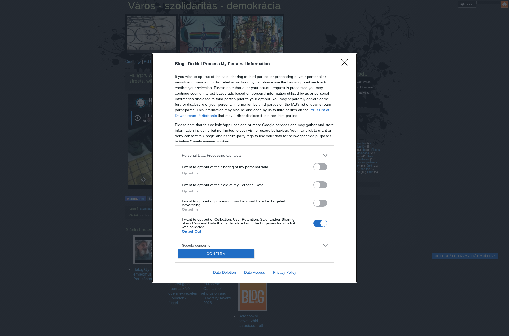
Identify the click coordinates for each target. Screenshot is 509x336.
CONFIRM (216, 254)
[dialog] (254, 168)
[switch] (320, 166)
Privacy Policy (284, 272)
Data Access (254, 272)
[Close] (346, 64)
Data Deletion (224, 272)
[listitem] (254, 155)
